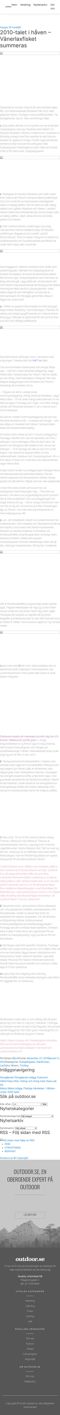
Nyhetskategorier (10, 1116)
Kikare (30, 1348)
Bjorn (15, 1058)
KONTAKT (10, 1151)
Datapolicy (30, 1381)
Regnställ (30, 1359)
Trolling (24, 1065)
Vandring (25, 4)
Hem (14, 4)
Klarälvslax (43, 1061)
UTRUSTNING (13, 1147)
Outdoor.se (6, 1157)
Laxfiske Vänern (9, 1065)
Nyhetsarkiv (40, 4)
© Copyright (21, 1157)
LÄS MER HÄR (30, 1215)
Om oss (30, 1376)
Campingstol (30, 1354)
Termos (30, 1338)
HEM (7, 1143)
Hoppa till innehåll (10, 27)
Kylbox (30, 1343)
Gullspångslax (27, 1061)
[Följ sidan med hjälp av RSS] (17, 1140)
